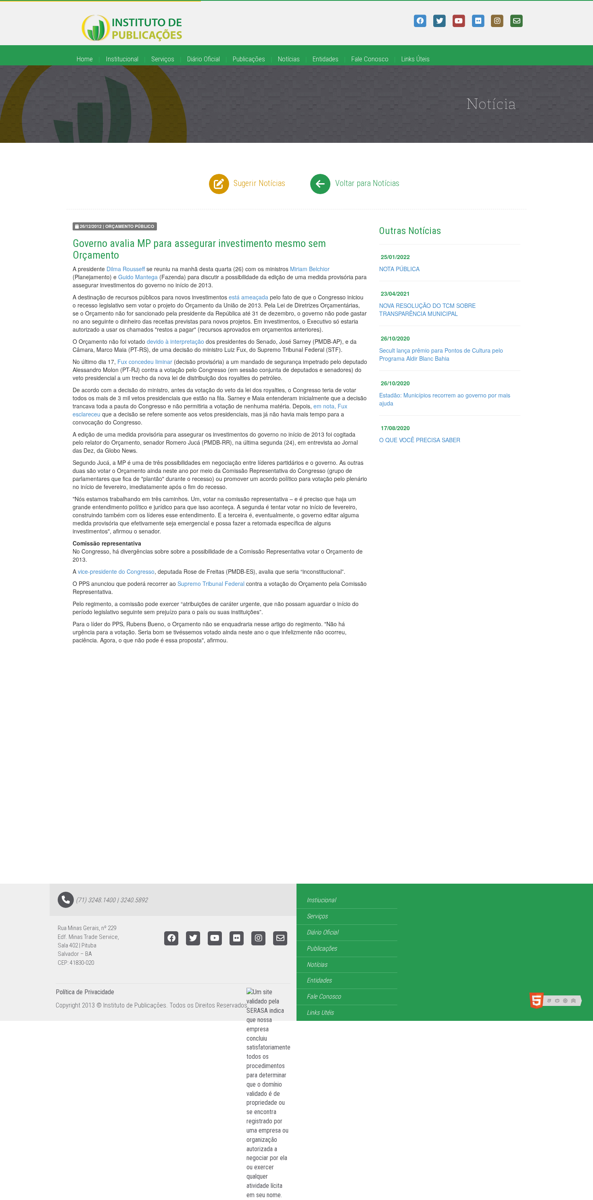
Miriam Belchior (310, 269)
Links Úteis (415, 59)
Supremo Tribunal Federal (210, 583)
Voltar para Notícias (366, 183)
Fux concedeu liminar (145, 361)
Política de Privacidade (85, 992)
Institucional (122, 59)
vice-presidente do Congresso (116, 571)
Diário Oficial (203, 59)
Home (85, 59)
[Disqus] (296, 781)
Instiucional (321, 900)
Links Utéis (320, 1012)
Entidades (325, 59)
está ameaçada (249, 297)
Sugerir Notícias (258, 183)
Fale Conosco (369, 59)
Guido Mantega (138, 277)
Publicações (249, 59)
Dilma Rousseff (125, 269)
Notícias (289, 59)
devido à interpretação (175, 341)
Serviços (162, 59)
